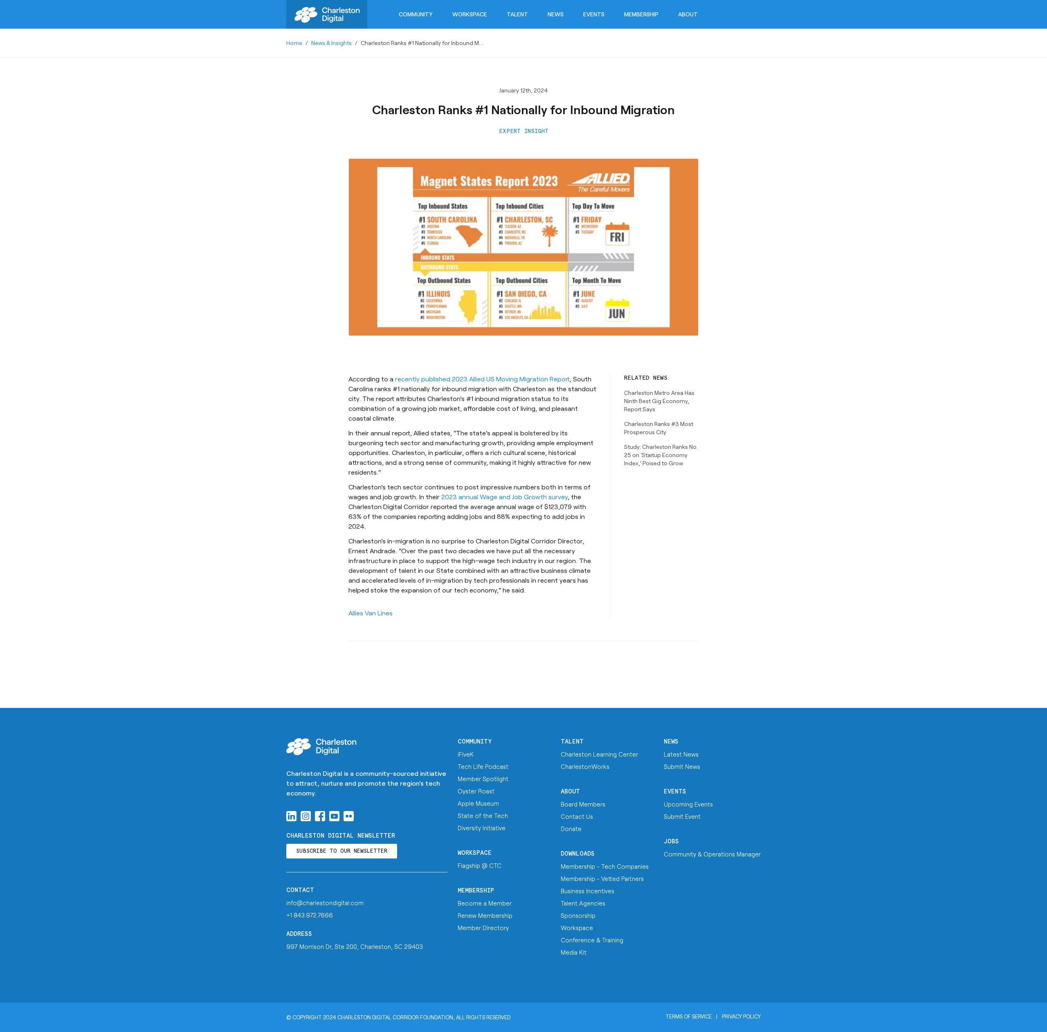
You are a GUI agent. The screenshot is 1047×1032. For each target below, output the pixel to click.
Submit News (682, 766)
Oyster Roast (476, 791)
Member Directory (483, 927)
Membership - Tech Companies (605, 866)
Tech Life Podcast (483, 766)
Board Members (583, 804)
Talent (517, 14)
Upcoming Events (688, 804)
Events (593, 14)
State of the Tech (483, 815)
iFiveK (466, 754)
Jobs (671, 841)
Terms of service (688, 1016)
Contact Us (577, 816)
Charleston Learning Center (599, 754)
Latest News (681, 754)
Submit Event (682, 816)
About (688, 14)
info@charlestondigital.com (325, 902)
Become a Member (485, 903)
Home (294, 42)
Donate (571, 828)
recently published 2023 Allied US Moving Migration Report (482, 379)
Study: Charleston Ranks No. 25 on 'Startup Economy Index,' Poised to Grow (661, 454)
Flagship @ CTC (479, 865)
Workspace (469, 14)
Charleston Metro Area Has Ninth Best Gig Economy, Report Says (659, 400)
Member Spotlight (483, 778)
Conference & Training (592, 940)
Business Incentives (587, 891)
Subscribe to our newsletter (341, 851)
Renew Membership (485, 915)
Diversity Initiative (482, 827)
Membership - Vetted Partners (602, 878)
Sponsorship (578, 915)
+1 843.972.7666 (309, 915)
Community (416, 14)
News (556, 14)
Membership (641, 14)
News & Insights (331, 42)
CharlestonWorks (585, 766)
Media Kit (573, 952)
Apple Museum (478, 803)
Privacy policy (741, 1016)
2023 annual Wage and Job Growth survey (504, 496)
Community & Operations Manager (712, 854)
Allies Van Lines (370, 613)
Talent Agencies (583, 903)
